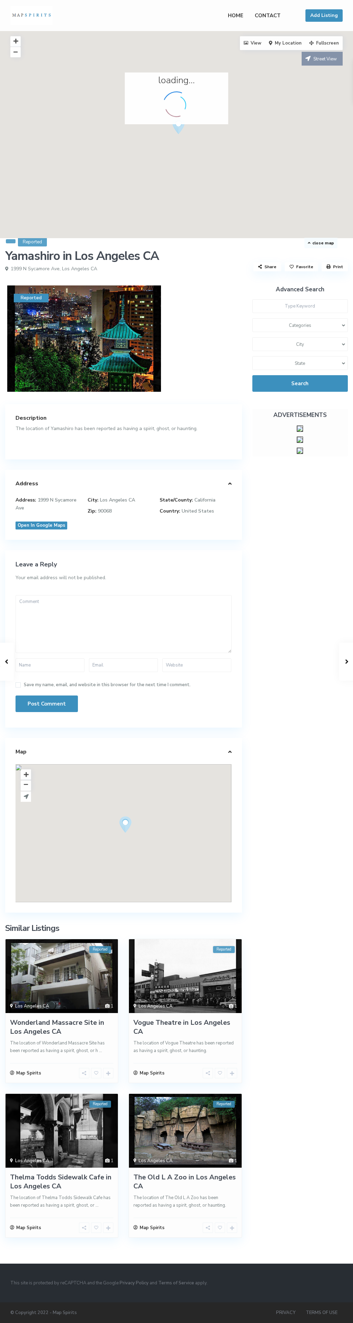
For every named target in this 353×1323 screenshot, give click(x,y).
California (204, 500)
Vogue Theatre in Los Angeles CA (181, 1027)
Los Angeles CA (79, 268)
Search (300, 383)
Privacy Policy (134, 1283)
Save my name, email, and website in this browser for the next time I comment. (107, 685)
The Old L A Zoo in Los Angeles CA (184, 1182)
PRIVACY (285, 1313)
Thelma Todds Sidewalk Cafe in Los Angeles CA (60, 1182)
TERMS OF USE (321, 1313)
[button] (191, 138)
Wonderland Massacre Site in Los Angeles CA (57, 1027)
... (100, 1051)
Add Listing (324, 15)
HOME (235, 15)
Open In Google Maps (41, 525)
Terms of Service (176, 1283)
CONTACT (268, 15)
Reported (32, 242)
